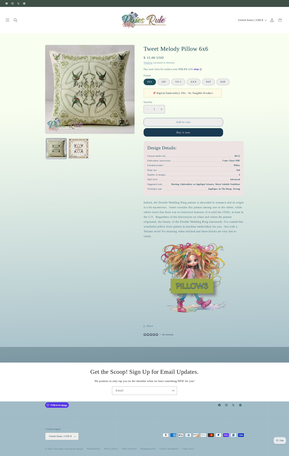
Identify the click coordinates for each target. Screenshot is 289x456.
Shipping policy (148, 449)
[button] (8, 20)
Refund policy (94, 449)
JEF (163, 82)
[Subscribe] (173, 390)
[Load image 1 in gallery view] (56, 148)
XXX (194, 82)
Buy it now (183, 132)
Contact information (169, 449)
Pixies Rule (58, 449)
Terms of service (129, 449)
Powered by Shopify (74, 449)
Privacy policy (111, 449)
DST (208, 82)
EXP (223, 82)
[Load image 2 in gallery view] (78, 148)
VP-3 (178, 82)
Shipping (148, 63)
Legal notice (188, 449)
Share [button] (150, 326)
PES (149, 82)
